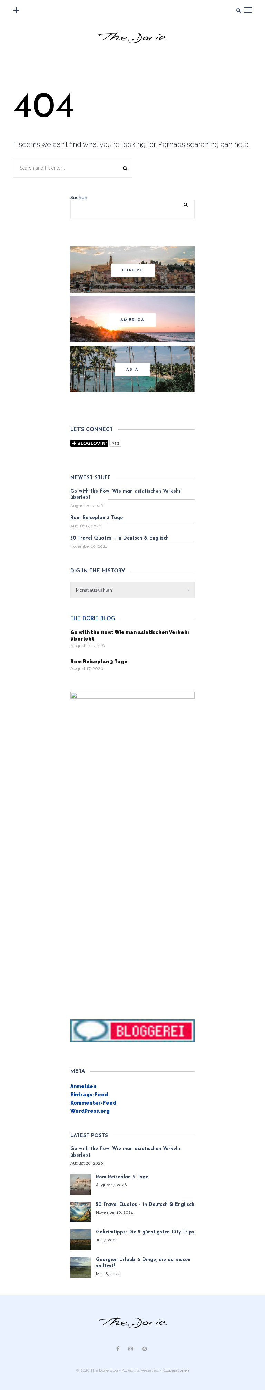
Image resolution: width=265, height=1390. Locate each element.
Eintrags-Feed (89, 1094)
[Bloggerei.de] (132, 1030)
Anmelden (83, 1086)
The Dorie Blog (92, 619)
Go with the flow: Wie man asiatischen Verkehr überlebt (125, 494)
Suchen (78, 197)
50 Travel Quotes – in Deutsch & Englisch (119, 538)
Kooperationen (175, 1370)
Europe (132, 270)
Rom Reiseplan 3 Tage (96, 518)
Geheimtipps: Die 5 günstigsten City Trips (145, 1232)
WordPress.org (90, 1111)
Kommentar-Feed (93, 1103)
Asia (132, 370)
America (132, 320)
